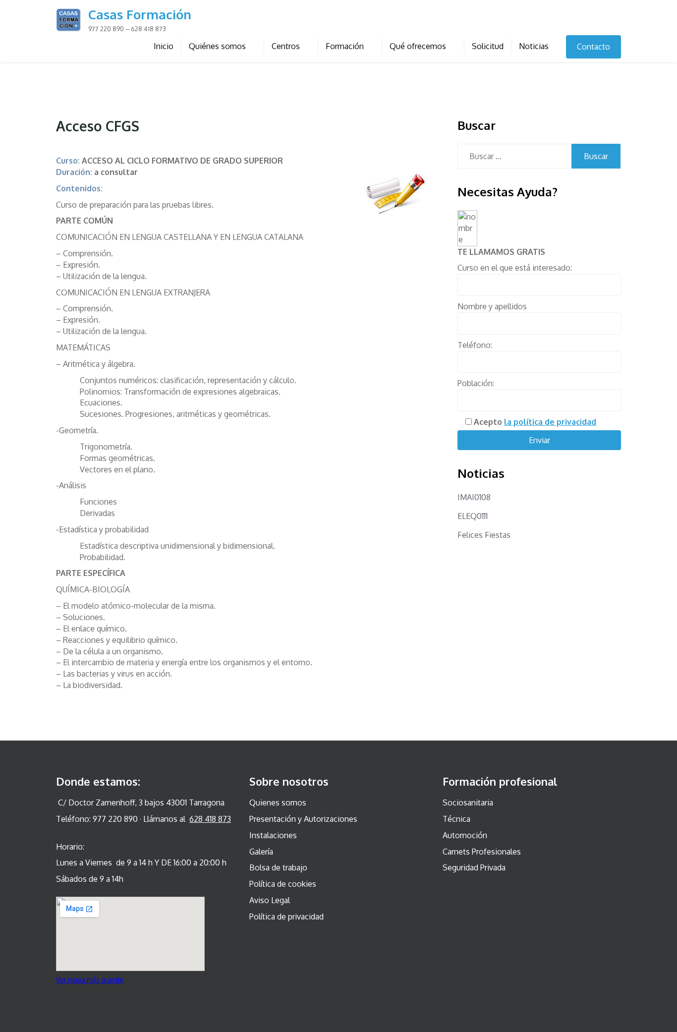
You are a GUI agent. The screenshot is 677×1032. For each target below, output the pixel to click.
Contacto (593, 47)
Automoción (465, 835)
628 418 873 (210, 819)
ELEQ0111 (472, 516)
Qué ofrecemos (418, 46)
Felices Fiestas (483, 535)
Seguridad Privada (474, 867)
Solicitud (488, 46)
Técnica (456, 819)
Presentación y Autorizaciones (303, 819)
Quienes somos (277, 802)
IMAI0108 (474, 497)
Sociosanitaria (468, 802)
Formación (345, 46)
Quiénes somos (217, 46)
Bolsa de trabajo (278, 867)
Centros (286, 46)
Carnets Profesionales (482, 852)
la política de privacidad (550, 422)
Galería (261, 852)
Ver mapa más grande (89, 979)
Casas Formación (139, 14)
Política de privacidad (286, 916)
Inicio (163, 46)
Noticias (534, 46)
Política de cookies (282, 884)
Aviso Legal (269, 900)
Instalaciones (273, 835)
